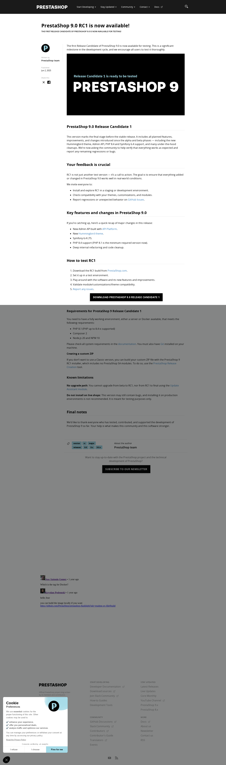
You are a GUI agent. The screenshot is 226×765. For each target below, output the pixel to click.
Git (162, 344)
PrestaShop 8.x (149, 709)
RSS (143, 740)
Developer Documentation (107, 686)
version (76, 443)
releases (77, 447)
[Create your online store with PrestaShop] (53, 685)
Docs (159, 8)
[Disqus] (113, 520)
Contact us (147, 735)
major (91, 443)
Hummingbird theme (91, 233)
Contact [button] (144, 6)
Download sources (102, 691)
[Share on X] (43, 82)
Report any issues (83, 289)
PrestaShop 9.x (149, 705)
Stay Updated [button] (108, 6)
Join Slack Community (104, 695)
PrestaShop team (50, 60)
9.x (92, 447)
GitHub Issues (136, 199)
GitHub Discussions (103, 721)
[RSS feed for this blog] (116, 758)
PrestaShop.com (117, 270)
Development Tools (101, 705)
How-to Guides (98, 700)
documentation (127, 344)
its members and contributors (53, 695)
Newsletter (147, 731)
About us (146, 726)
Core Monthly (148, 695)
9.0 (85, 447)
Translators (98, 740)
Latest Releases (150, 686)
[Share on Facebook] (49, 82)
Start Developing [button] (85, 6)
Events (94, 744)
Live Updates (148, 691)
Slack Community (102, 726)
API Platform (109, 229)
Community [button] (127, 6)
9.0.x (99, 447)
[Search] (186, 6)
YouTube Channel (153, 700)
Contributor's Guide (101, 735)
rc (84, 443)
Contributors (99, 731)
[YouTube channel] (109, 758)
